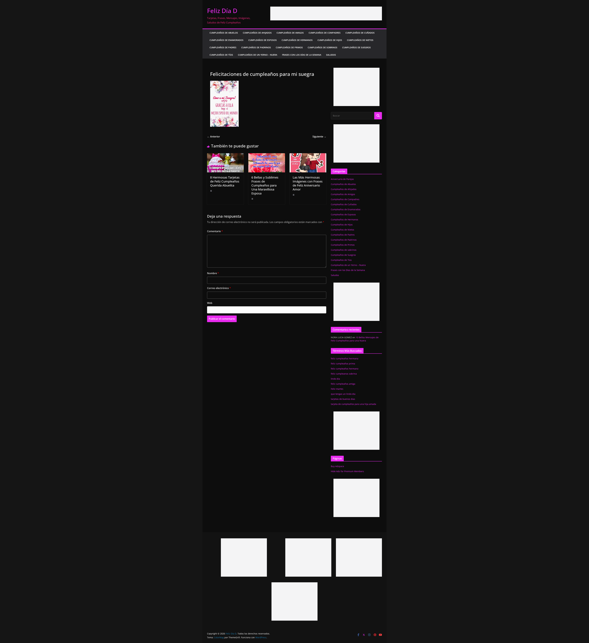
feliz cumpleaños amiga (343, 383)
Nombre (213, 273)
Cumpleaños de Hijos (330, 40)
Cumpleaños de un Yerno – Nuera (257, 54)
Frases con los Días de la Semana (301, 54)
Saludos (331, 54)
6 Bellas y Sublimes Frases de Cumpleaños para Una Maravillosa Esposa (264, 185)
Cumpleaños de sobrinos (322, 47)
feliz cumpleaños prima (343, 363)
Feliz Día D (222, 10)
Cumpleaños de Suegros (356, 47)
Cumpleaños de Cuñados (360, 32)
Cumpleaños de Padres (223, 47)
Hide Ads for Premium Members (347, 471)
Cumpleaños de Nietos (360, 40)
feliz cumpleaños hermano (344, 368)
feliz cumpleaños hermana (344, 358)
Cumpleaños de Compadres (325, 32)
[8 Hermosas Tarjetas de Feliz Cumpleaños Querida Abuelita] (225, 155)
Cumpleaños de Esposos (262, 40)
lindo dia (335, 378)
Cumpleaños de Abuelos (224, 32)
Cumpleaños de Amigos (290, 32)
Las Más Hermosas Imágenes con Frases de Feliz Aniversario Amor (308, 183)
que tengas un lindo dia (343, 393)
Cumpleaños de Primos (289, 47)
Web (209, 303)
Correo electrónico (219, 288)
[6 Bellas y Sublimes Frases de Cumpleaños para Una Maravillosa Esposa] (266, 155)
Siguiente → (319, 136)
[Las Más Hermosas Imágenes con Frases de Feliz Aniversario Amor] (308, 155)
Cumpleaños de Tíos (221, 54)
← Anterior (213, 136)
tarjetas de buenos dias (343, 399)
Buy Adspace (337, 466)
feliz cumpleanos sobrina (344, 373)
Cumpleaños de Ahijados (257, 32)
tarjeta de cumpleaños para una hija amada (353, 404)
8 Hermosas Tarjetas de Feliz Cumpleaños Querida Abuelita (225, 181)
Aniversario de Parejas (342, 179)
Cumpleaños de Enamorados (226, 40)
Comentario (215, 231)
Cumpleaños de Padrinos (256, 47)
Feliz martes (337, 388)
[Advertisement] (326, 13)
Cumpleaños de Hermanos (297, 40)
